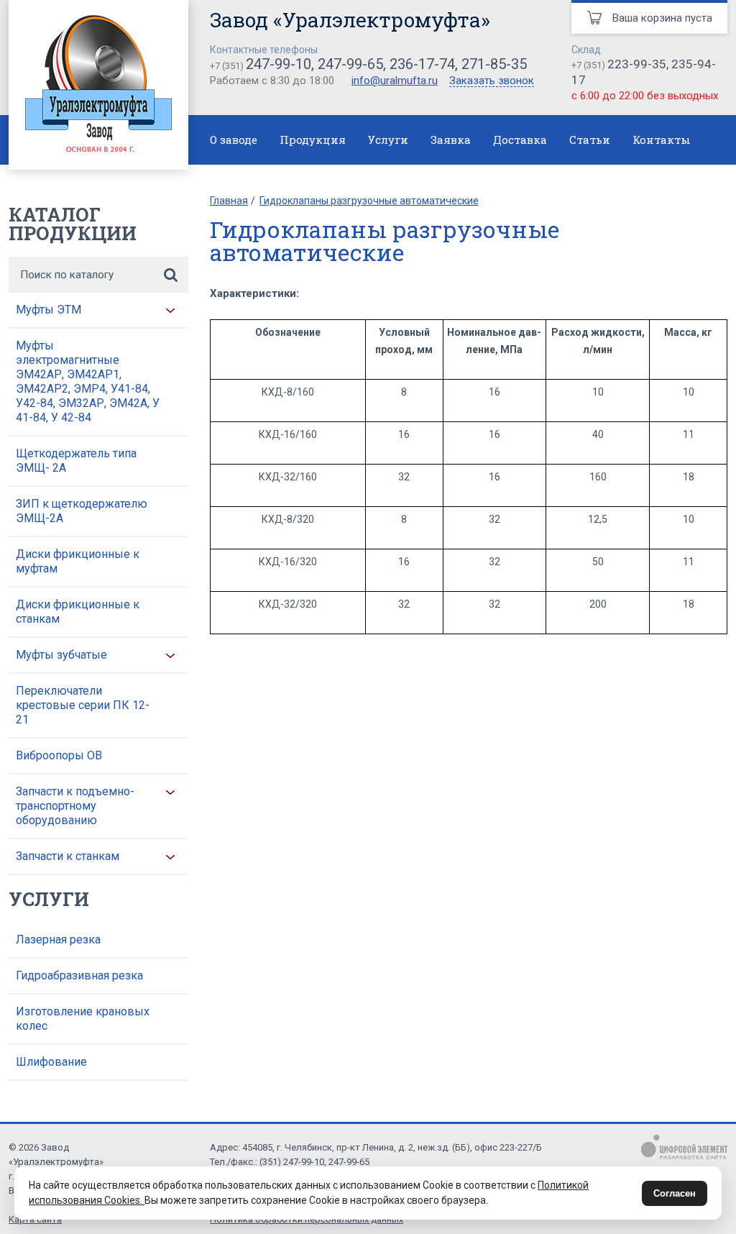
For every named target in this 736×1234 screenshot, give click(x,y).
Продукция (313, 139)
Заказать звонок (491, 81)
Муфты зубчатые (61, 655)
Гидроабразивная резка (79, 975)
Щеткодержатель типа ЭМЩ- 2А (76, 461)
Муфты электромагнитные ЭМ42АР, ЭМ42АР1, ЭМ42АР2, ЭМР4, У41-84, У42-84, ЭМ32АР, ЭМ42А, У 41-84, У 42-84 (88, 381)
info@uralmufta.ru (394, 80)
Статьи (589, 139)
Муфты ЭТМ (48, 309)
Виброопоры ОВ (59, 755)
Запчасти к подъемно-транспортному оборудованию (75, 806)
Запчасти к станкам (67, 856)
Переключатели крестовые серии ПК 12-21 (83, 705)
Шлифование (51, 1062)
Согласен (674, 1193)
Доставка (520, 139)
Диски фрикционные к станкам (77, 612)
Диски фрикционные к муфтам (77, 561)
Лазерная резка (58, 939)
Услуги (388, 139)
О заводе (233, 139)
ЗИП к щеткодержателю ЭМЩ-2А (81, 511)
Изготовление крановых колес (83, 1019)
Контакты (661, 139)
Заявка (451, 139)
